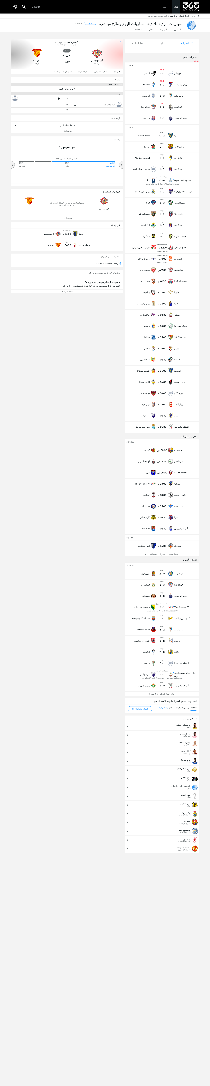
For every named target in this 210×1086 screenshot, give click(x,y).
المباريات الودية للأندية (179, 16)
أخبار (164, 6)
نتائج (176, 6)
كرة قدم (195, 16)
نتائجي (34, 6)
